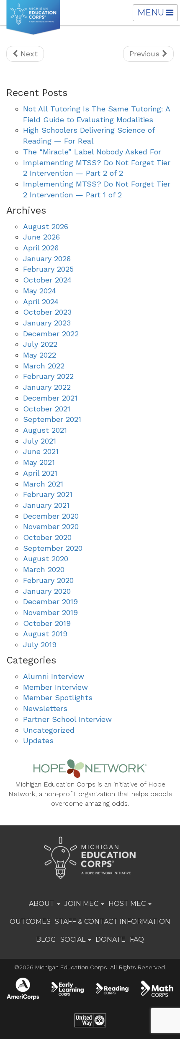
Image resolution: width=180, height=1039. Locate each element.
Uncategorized (49, 730)
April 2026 (41, 247)
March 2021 (43, 483)
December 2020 (51, 516)
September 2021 (52, 419)
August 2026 (45, 226)
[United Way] (89, 1020)
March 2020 (43, 569)
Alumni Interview (53, 676)
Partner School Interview (67, 719)
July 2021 (39, 440)
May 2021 (39, 462)
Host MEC (127, 904)
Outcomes (30, 922)
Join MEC (82, 904)
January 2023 (47, 322)
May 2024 (39, 290)
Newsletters (45, 708)
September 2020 (52, 548)
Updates (38, 740)
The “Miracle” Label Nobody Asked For (92, 151)
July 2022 (40, 344)
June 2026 (41, 236)
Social (73, 939)
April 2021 (40, 473)
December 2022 (51, 333)
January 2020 (47, 591)
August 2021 (45, 430)
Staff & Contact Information (112, 922)
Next (28, 53)
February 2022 (48, 376)
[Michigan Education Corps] (33, 17)
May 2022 (39, 355)
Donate (110, 939)
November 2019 (50, 612)
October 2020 (47, 537)
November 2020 (51, 526)
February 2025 (48, 269)
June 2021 (41, 451)
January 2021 (46, 505)
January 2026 (47, 258)
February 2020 (48, 580)
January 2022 (47, 387)
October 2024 (47, 279)
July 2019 (40, 644)
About (42, 904)
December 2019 (50, 601)
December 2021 (50, 397)
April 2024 (41, 301)
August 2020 (45, 558)
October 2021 (46, 408)
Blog (46, 939)
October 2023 (47, 312)
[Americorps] (22, 989)
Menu (157, 14)
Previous (145, 53)
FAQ (137, 939)
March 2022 (43, 365)
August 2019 (45, 633)
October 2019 (47, 623)
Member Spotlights (58, 697)
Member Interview (55, 687)
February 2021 (47, 494)
